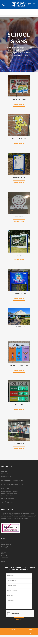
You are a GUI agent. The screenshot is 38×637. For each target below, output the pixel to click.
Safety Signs (32, 629)
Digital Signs (4, 546)
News (2, 554)
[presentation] (20, 613)
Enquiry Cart (4, 561)
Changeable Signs (6, 544)
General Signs (5, 548)
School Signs (4, 543)
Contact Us (4, 555)
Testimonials (4, 557)
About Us (3, 552)
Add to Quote (19, 104)
